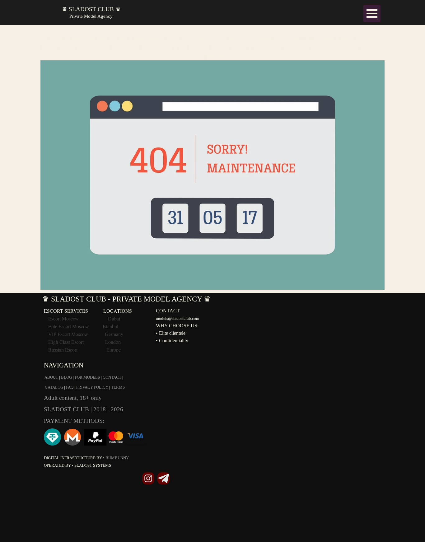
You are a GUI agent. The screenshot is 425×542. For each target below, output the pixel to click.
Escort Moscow (63, 318)
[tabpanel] (212, 159)
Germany (114, 334)
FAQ (69, 387)
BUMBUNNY (117, 458)
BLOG (66, 377)
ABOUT (51, 377)
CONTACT (112, 377)
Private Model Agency (91, 16)
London (113, 342)
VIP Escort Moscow (68, 334)
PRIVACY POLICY (92, 387)
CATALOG (54, 387)
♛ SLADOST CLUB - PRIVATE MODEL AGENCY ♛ (126, 299)
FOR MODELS (87, 377)
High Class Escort (66, 342)
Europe (113, 349)
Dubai (114, 318)
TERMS (118, 387)
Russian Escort (63, 349)
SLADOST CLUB (67, 409)
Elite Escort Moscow (68, 326)
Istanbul (110, 326)
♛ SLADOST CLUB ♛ (91, 9)
